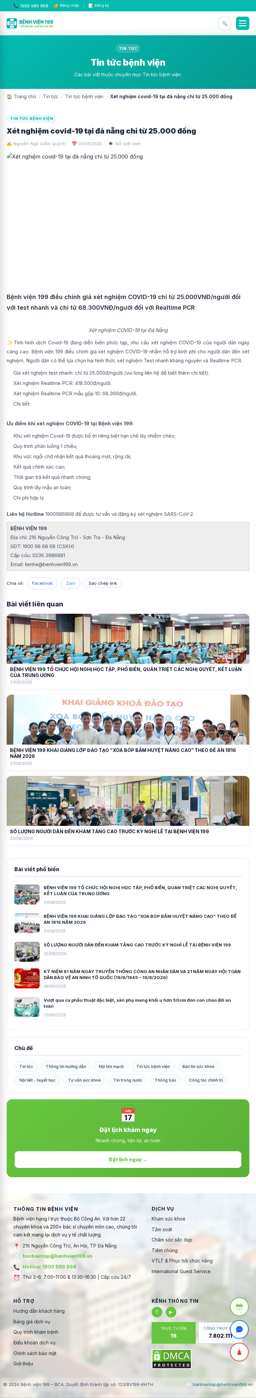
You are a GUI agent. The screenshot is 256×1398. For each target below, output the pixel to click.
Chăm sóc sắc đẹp (172, 1239)
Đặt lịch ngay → (128, 1159)
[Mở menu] (242, 23)
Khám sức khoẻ (168, 1219)
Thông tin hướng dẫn (66, 1066)
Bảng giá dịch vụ (31, 1321)
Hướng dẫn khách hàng (39, 1311)
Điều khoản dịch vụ (34, 1342)
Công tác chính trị (206, 1080)
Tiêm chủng (165, 1250)
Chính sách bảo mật (34, 1353)
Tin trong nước (127, 1080)
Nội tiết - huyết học (37, 1080)
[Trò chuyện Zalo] (239, 1329)
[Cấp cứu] (239, 1352)
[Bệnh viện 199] (30, 23)
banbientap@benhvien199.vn (57, 1256)
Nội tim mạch (111, 1066)
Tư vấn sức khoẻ (84, 1080)
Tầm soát (162, 1229)
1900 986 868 (34, 5)
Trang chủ (21, 96)
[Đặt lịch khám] (239, 1306)
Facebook (42, 583)
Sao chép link (103, 583)
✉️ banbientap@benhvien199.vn (219, 1384)
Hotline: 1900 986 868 (49, 1266)
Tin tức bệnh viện (84, 96)
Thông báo (165, 1080)
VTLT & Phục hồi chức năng (182, 1260)
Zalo (70, 583)
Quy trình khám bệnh (35, 1332)
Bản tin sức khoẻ (198, 1066)
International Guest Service (181, 1271)
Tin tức (50, 96)
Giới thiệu (23, 1363)
